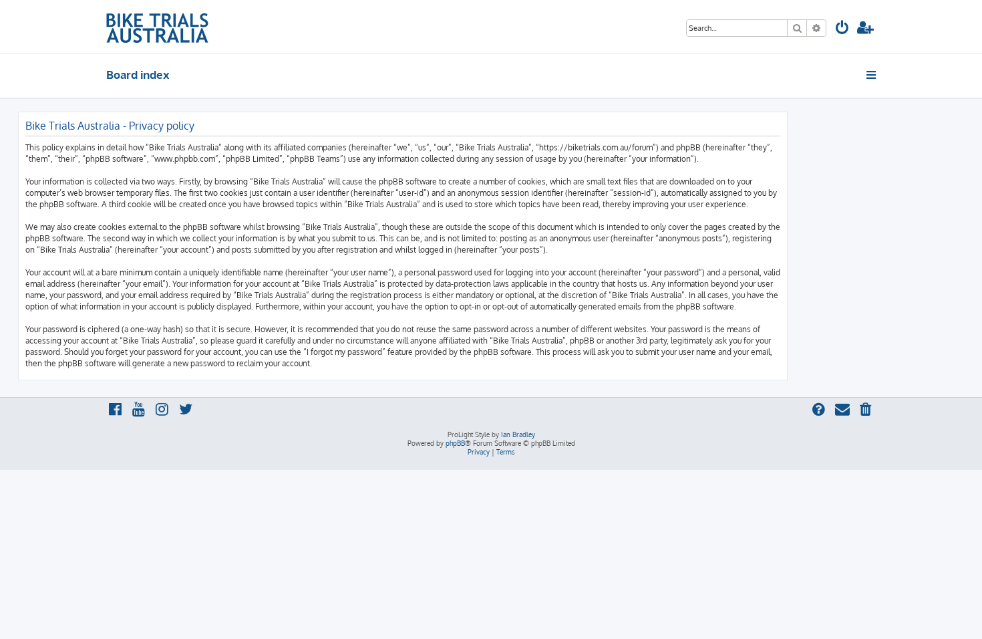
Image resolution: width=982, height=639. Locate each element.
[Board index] (157, 27)
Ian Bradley (518, 434)
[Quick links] (872, 75)
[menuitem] (842, 29)
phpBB (455, 443)
